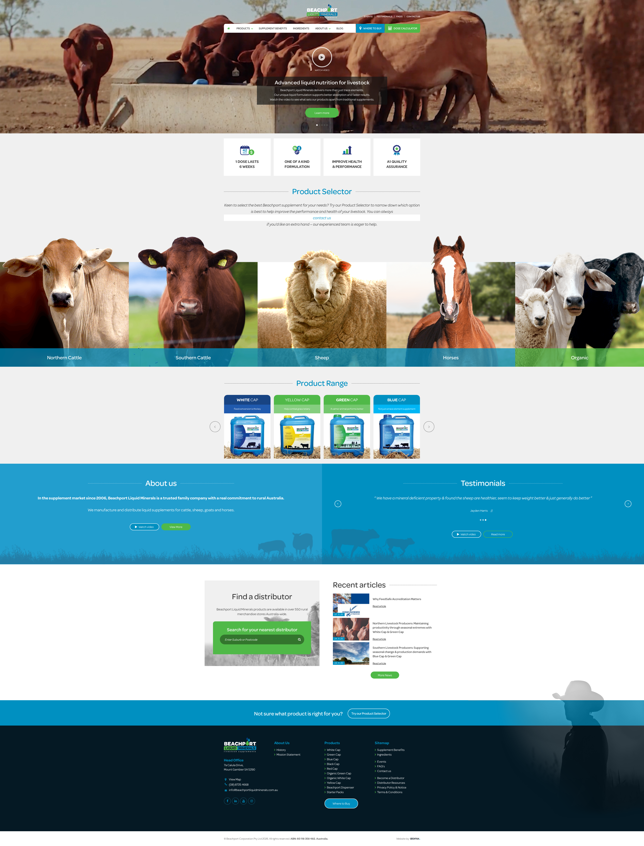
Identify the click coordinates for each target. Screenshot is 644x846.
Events (368, 16)
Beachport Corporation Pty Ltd (244, 838)
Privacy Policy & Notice (391, 787)
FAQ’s (399, 16)
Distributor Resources (391, 782)
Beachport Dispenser (340, 787)
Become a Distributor (390, 778)
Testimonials (384, 16)
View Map (235, 779)
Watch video (146, 527)
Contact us (413, 16)
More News (385, 675)
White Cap (333, 750)
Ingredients (301, 28)
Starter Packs (335, 792)
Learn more (322, 113)
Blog (339, 28)
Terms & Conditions (389, 792)
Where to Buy (372, 28)
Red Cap (332, 768)
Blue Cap (332, 759)
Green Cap (334, 754)
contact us (322, 218)
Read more (483, 534)
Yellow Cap (334, 782)
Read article (379, 606)
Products (243, 28)
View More (176, 527)
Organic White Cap (339, 778)
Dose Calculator (405, 28)
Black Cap (333, 764)
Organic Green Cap (339, 773)
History (281, 750)
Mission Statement (288, 754)
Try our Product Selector (368, 713)
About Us (321, 28)
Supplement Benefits (273, 28)
